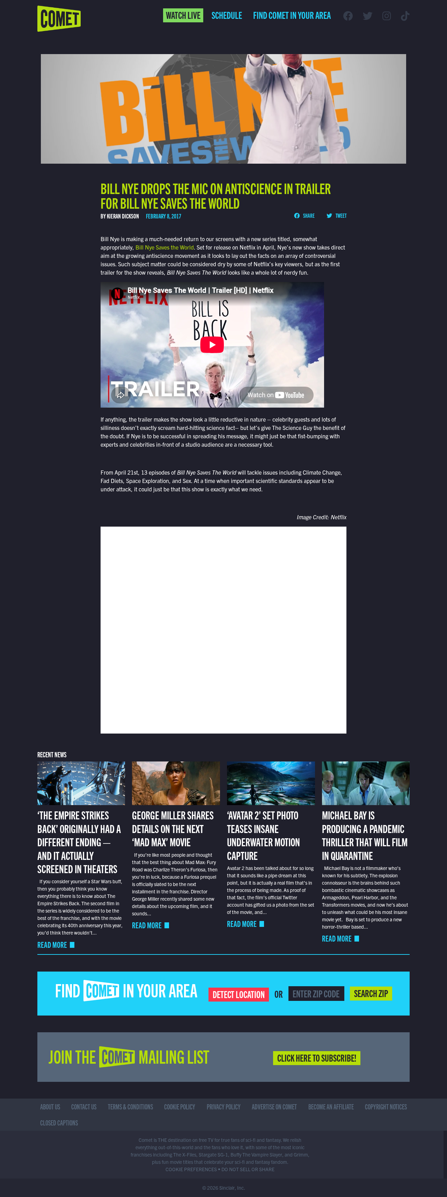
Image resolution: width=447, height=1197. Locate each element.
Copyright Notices (386, 1106)
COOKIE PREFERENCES (191, 1169)
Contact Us (83, 1106)
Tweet (340, 215)
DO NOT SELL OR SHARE (247, 1169)
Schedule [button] (227, 14)
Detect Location (239, 994)
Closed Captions (59, 1122)
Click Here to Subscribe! (316, 1057)
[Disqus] (223, 629)
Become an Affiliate (331, 1106)
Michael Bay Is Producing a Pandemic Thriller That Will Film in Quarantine (365, 835)
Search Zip (371, 993)
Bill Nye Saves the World (164, 247)
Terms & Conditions (130, 1106)
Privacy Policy (224, 1106)
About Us (50, 1106)
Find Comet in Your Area (292, 14)
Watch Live (183, 14)
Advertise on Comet (274, 1106)
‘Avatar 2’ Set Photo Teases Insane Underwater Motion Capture (263, 835)
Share (308, 215)
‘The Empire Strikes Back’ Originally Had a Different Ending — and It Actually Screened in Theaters (79, 841)
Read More (52, 944)
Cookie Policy (179, 1106)
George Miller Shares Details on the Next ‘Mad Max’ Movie (173, 828)
